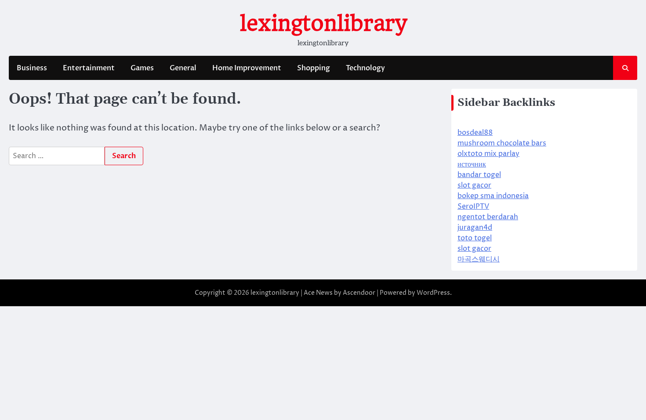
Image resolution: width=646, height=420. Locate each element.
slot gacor (474, 185)
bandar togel (479, 175)
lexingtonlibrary (323, 23)
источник (471, 164)
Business (32, 68)
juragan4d (474, 227)
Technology (365, 68)
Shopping (313, 68)
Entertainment (89, 68)
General (183, 68)
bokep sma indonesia (493, 196)
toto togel (474, 238)
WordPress (433, 293)
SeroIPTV (473, 206)
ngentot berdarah (487, 217)
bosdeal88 (475, 133)
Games (142, 68)
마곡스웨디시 (478, 259)
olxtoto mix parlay (488, 154)
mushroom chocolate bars (501, 143)
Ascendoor (359, 293)
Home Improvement (246, 68)
